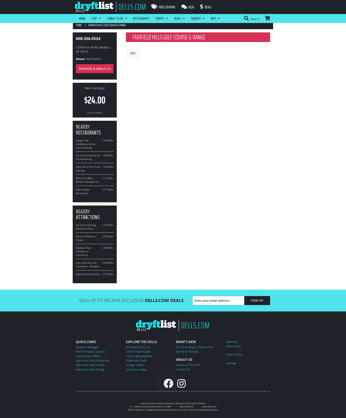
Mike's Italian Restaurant (83, 191)
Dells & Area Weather (139, 356)
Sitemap (231, 363)
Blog (191, 7)
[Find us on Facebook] (168, 383)
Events (160, 18)
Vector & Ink (180, 409)
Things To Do (115, 18)
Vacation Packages (87, 347)
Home (82, 18)
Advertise (232, 342)
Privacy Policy (234, 354)
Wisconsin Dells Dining (90, 369)
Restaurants (141, 18)
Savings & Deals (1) (95, 69)
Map (133, 53)
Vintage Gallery (135, 365)
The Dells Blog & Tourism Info (194, 347)
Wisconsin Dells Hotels (90, 365)
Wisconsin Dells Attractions (93, 360)
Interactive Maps (136, 369)
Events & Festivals (187, 351)
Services (196, 18)
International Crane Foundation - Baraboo (87, 264)
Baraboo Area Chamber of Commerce (83, 251)
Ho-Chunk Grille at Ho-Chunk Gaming (88, 157)
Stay (94, 18)
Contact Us (183, 369)
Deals (207, 7)
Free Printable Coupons (90, 351)
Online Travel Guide (138, 351)
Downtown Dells (136, 360)
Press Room (233, 346)
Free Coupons (166, 7)
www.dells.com (209, 406)
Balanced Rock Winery (88, 274)
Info (213, 18)
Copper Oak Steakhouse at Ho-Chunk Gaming (86, 144)
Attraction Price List (138, 347)
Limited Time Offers (88, 356)
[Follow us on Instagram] (181, 383)
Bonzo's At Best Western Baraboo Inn (87, 180)
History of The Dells (188, 365)
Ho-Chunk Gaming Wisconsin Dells (86, 226)
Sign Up (257, 300)
